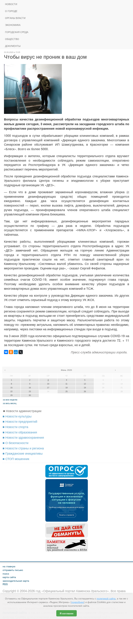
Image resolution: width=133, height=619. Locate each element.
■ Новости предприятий (20, 421)
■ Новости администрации (22, 410)
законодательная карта (16, 580)
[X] (21, 352)
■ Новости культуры (17, 416)
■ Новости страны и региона (23, 448)
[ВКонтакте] (6, 352)
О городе (11, 11)
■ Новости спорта (15, 426)
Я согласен (66, 613)
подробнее (77, 602)
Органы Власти (15, 18)
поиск (6, 573)
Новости (11, 4)
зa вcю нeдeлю (10, 399)
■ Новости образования (20, 432)
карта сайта (9, 577)
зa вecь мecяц (9, 403)
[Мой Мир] (16, 352)
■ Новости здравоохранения (23, 437)
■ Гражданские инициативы (23, 453)
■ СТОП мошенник (16, 458)
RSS (5, 584)
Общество (12, 39)
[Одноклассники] (11, 352)
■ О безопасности (15, 442)
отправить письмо (13, 570)
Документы (12, 46)
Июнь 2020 (66, 370)
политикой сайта (106, 598)
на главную (9, 566)
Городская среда (16, 32)
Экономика (12, 25)
